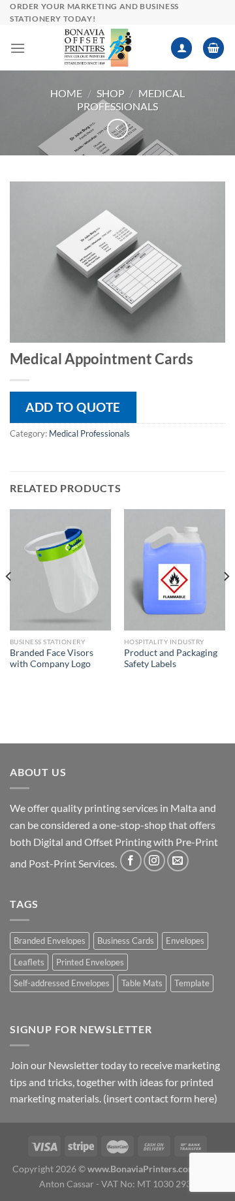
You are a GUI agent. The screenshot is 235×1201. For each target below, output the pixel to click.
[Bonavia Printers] (98, 47)
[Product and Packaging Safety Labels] (174, 570)
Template (192, 983)
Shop (111, 93)
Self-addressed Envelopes (62, 983)
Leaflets (29, 962)
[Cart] (213, 48)
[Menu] (17, 48)
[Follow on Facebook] (131, 860)
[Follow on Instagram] (154, 860)
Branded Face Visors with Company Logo (51, 658)
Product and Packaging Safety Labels (170, 658)
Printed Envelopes (90, 962)
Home (66, 93)
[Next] (225, 602)
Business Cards (125, 940)
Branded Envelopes (50, 940)
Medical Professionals (131, 99)
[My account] (181, 48)
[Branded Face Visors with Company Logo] (60, 570)
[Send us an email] (178, 860)
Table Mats (142, 983)
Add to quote (73, 406)
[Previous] (9, 602)
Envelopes (185, 940)
